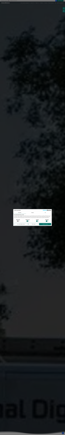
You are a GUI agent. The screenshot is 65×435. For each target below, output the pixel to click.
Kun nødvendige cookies (21, 224)
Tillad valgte (33, 224)
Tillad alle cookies (45, 224)
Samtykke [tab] (19, 212)
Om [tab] (45, 212)
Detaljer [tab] (32, 212)
